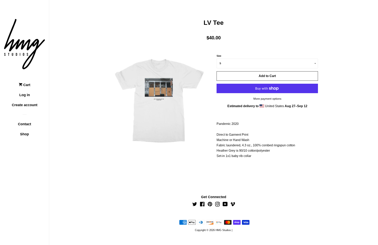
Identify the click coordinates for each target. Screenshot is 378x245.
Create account (24, 105)
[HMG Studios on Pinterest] (210, 205)
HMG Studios (223, 230)
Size (219, 56)
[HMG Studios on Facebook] (202, 205)
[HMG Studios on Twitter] (194, 205)
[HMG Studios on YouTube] (225, 205)
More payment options (267, 98)
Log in (24, 95)
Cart (26, 85)
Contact (24, 124)
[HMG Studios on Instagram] (217, 205)
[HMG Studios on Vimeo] (232, 205)
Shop (24, 134)
